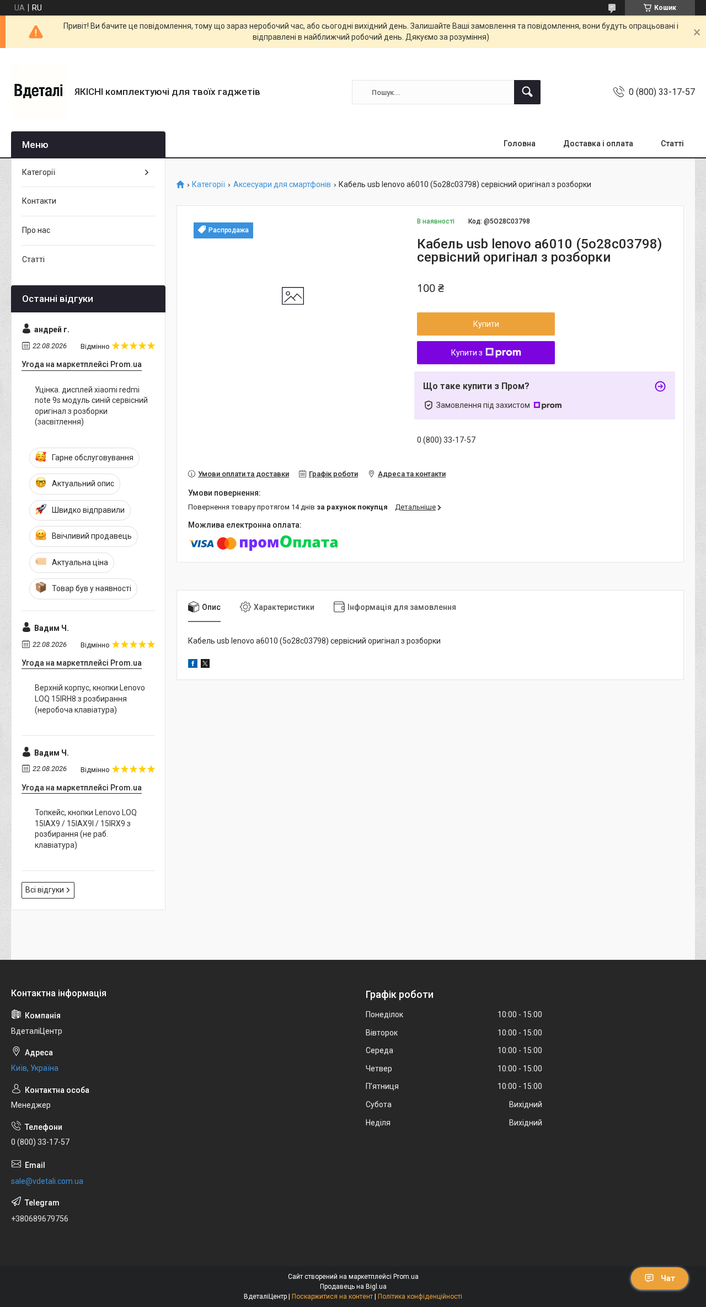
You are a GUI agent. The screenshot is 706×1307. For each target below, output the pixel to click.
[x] (205, 665)
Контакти (39, 200)
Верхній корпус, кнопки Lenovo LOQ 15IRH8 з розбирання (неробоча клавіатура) (90, 698)
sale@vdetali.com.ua (47, 1181)
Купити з (467, 352)
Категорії (208, 184)
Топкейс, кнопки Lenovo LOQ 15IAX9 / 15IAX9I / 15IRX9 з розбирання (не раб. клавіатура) (86, 828)
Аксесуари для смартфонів (282, 184)
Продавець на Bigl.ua (353, 1286)
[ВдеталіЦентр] (38, 92)
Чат (668, 1278)
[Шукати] (527, 92)
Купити (486, 324)
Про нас (36, 230)
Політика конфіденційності (420, 1296)
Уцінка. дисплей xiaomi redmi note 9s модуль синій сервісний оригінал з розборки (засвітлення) (91, 406)
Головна (520, 143)
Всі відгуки (44, 889)
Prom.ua (406, 1277)
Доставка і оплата (598, 143)
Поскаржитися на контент (332, 1296)
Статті (672, 143)
